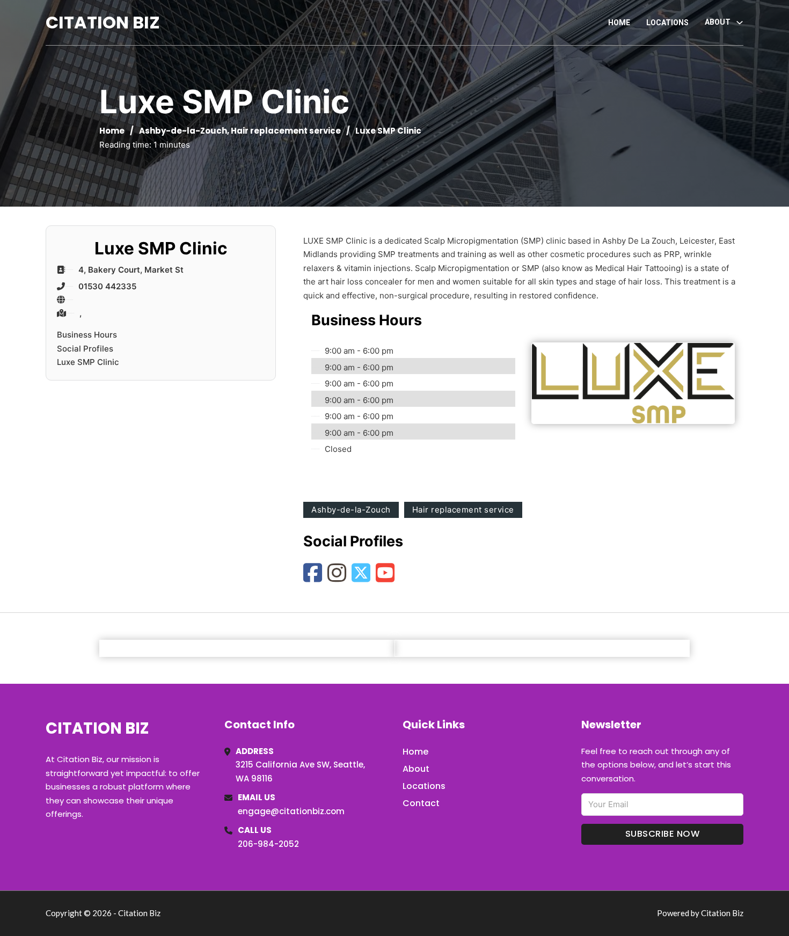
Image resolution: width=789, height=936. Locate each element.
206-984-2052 (268, 844)
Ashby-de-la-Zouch (183, 130)
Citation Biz (103, 22)
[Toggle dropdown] (739, 22)
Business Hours (87, 335)
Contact (421, 803)
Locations (667, 22)
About (416, 769)
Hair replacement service (286, 130)
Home (619, 22)
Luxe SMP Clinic (88, 362)
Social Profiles (85, 348)
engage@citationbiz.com (291, 811)
